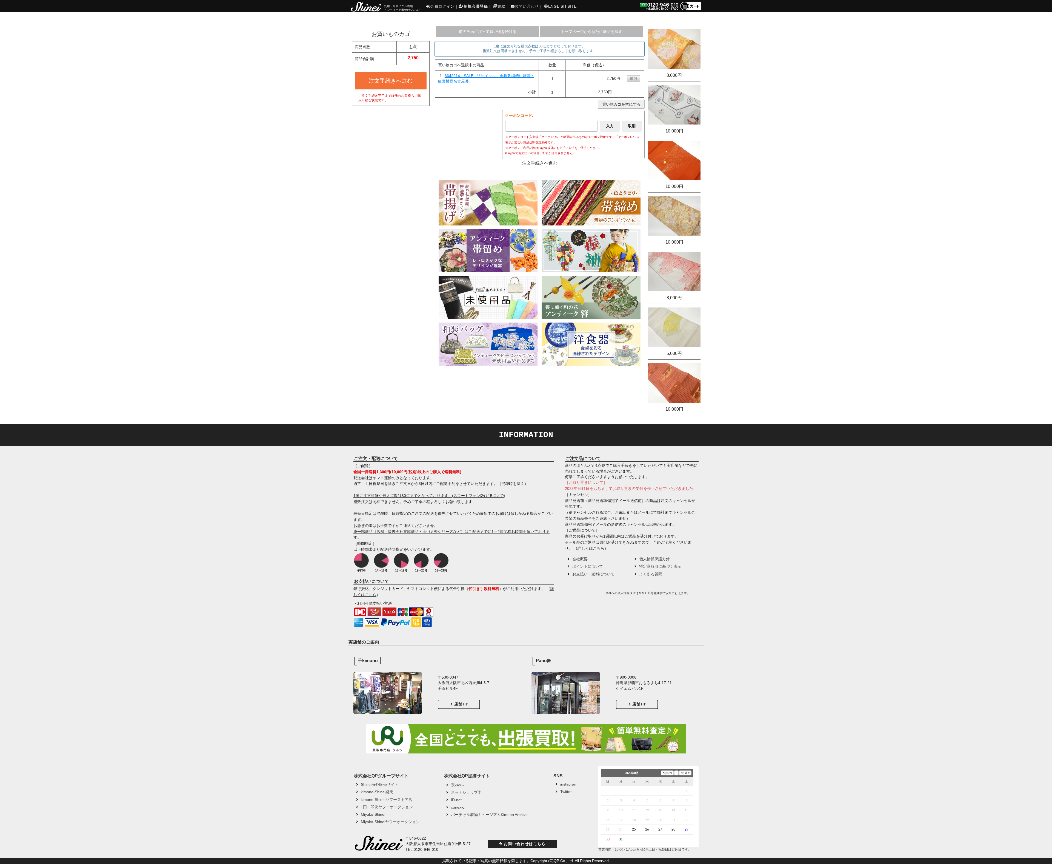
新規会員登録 (476, 6)
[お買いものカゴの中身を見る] (690, 9)
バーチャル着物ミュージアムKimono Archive (489, 815)
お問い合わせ (526, 6)
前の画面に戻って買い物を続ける (487, 31)
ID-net (456, 800)
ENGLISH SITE (562, 6)
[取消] (633, 80)
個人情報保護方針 (654, 559)
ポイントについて (587, 566)
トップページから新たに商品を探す (591, 31)
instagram (569, 784)
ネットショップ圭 (466, 792)
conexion (459, 807)
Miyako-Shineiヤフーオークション (390, 822)
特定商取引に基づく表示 (660, 566)
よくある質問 (650, 574)
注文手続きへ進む (391, 81)
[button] (584, 595)
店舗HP (461, 704)
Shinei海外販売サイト (379, 785)
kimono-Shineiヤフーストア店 (386, 800)
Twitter (566, 792)
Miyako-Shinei (373, 814)
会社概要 (580, 559)
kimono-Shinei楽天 (377, 792)
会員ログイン (442, 6)
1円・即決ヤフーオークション (387, 807)
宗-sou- (457, 785)
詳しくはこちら (591, 548)
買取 (501, 6)
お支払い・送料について (593, 574)
